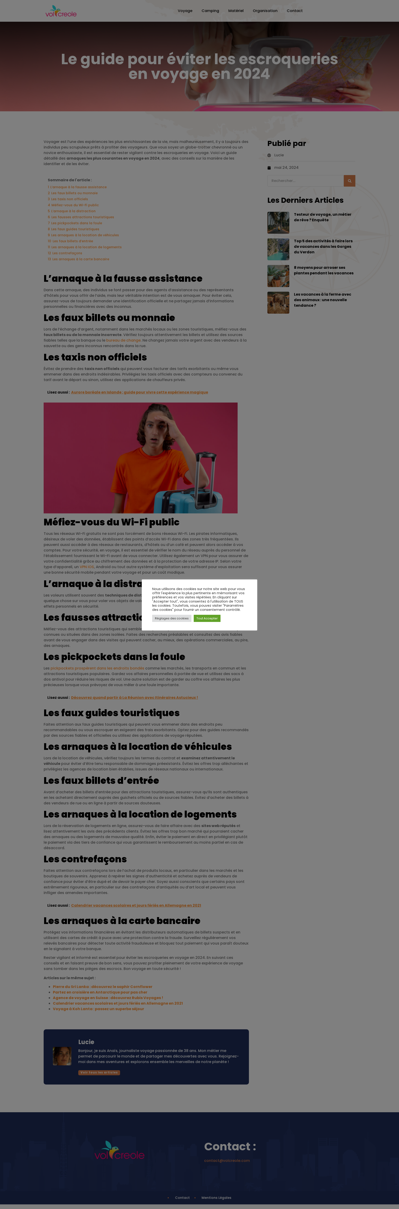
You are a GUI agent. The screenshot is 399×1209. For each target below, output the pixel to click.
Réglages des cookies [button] (172, 618)
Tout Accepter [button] (207, 618)
